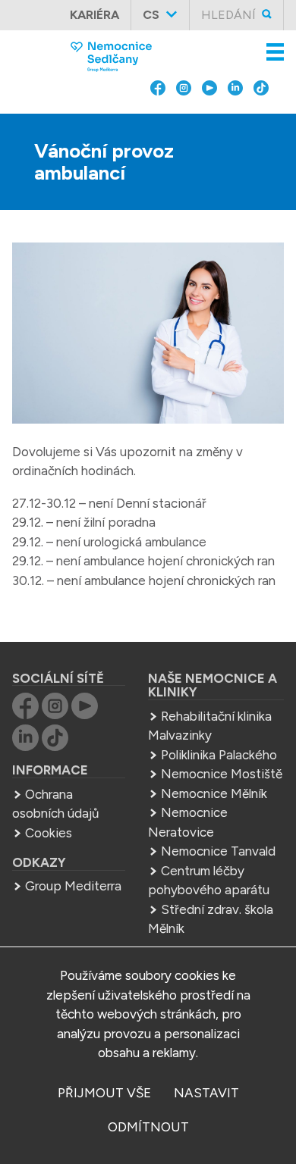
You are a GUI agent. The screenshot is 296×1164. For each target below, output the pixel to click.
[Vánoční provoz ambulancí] (148, 336)
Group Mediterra (73, 885)
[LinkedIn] (235, 119)
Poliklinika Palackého (219, 754)
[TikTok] (261, 119)
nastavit (206, 1092)
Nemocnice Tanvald (218, 851)
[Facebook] (157, 119)
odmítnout (148, 1126)
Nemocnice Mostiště (221, 773)
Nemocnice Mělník (214, 793)
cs (151, 15)
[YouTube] (209, 119)
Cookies (48, 832)
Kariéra (94, 15)
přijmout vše (104, 1092)
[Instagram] (183, 119)
